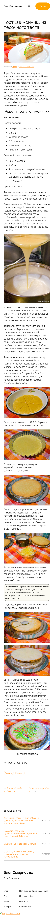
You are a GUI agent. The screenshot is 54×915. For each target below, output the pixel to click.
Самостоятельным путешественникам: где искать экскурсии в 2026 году (21, 833)
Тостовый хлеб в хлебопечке (13, 789)
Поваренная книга (26, 66)
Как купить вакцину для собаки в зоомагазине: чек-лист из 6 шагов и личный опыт (21, 820)
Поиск (43, 6)
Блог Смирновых (13, 6)
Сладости (19, 773)
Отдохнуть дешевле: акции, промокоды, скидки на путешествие (19, 854)
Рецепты (8, 773)
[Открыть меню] (28, 6)
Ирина (14, 66)
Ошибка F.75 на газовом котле (20, 844)
